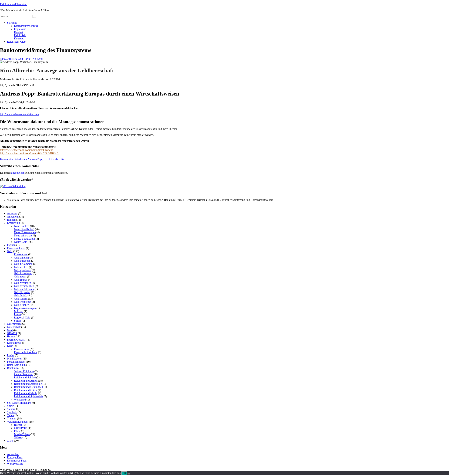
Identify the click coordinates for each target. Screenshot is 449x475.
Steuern (11, 409)
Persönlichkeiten (16, 361)
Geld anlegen (21, 257)
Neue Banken (21, 226)
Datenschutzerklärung (26, 25)
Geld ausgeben (22, 260)
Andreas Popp (35, 159)
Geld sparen (20, 279)
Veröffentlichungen (17, 421)
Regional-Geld (22, 317)
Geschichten (14, 323)
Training (11, 418)
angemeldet (17, 172)
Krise (10, 345)
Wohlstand (20, 399)
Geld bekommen (23, 263)
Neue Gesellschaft (24, 229)
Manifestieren (14, 358)
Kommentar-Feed (16, 460)
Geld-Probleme (22, 301)
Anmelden (13, 454)
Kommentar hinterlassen (13, 159)
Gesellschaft (14, 326)
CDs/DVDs (20, 427)
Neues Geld (20, 241)
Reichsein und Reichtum (13, 4)
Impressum (20, 29)
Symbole (12, 412)
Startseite (12, 22)
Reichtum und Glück (25, 390)
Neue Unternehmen (25, 232)
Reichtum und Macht (25, 393)
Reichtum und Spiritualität (28, 396)
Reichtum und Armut (25, 380)
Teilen (10, 415)
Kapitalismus (14, 342)
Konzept (19, 38)
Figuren (11, 244)
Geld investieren (23, 273)
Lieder (10, 355)
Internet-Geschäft (16, 339)
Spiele (17, 320)
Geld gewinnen (22, 270)
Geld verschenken (24, 285)
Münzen (18, 311)
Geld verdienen (22, 282)
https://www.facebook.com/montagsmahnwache (26, 149)
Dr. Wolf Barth (21, 58)
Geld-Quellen (21, 304)
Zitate (10, 440)
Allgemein (13, 216)
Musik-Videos (22, 434)
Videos (18, 437)
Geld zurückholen (24, 289)
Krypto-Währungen (25, 308)
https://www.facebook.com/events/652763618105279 (29, 153)
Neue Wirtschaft (23, 235)
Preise (17, 314)
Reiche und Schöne (25, 377)
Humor (11, 336)
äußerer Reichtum (24, 371)
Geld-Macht (20, 298)
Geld (47, 159)
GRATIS (12, 333)
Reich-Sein (20, 35)
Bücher (18, 424)
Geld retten (20, 276)
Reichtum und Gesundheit (28, 386)
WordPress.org (15, 463)
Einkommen (21, 254)
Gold (10, 330)
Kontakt (18, 32)
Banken (11, 219)
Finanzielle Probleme (25, 352)
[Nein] (128, 473)
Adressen (12, 213)
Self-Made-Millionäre (19, 402)
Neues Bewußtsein (24, 238)
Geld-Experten (22, 292)
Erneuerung (13, 222)
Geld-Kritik (37, 58)
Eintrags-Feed (14, 457)
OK (124, 473)
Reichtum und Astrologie (28, 383)
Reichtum (12, 368)
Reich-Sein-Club (16, 41)
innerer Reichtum (23, 374)
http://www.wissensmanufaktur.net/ (19, 114)
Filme (17, 431)
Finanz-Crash (21, 349)
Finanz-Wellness (16, 248)
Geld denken (21, 267)
